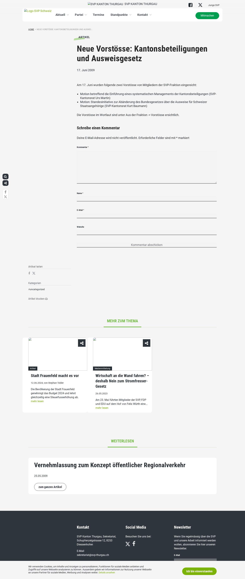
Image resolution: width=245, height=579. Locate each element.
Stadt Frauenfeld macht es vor (55, 376)
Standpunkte (119, 14)
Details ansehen (107, 572)
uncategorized (37, 289)
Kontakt (142, 14)
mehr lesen (37, 401)
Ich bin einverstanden (199, 571)
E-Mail (80, 210)
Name (80, 193)
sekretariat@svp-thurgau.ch (93, 555)
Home (31, 29)
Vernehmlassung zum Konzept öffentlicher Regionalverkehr (110, 465)
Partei (79, 14)
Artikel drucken (36, 298)
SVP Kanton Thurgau (140, 4)
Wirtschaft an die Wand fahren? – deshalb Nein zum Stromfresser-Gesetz (122, 381)
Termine (98, 14)
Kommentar (82, 147)
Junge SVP (214, 5)
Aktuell (60, 14)
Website (80, 227)
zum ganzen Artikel (50, 487)
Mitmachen (207, 15)
